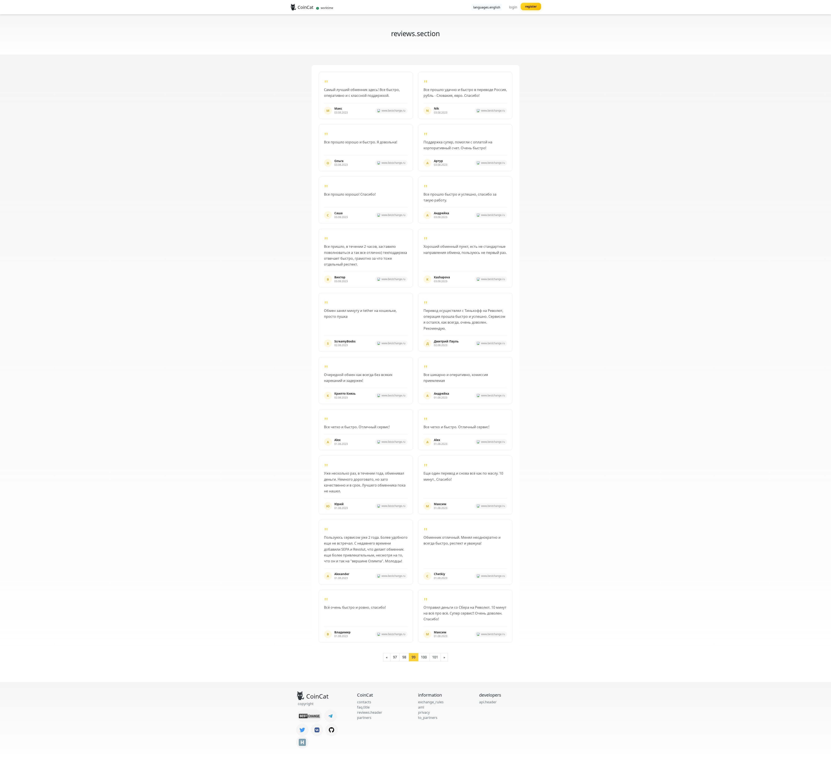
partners (364, 717)
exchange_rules (431, 702)
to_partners (427, 717)
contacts (364, 702)
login (513, 7)
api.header (488, 702)
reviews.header (369, 712)
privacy (424, 712)
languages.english (486, 7)
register (531, 6)
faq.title (363, 707)
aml (421, 707)
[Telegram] (330, 716)
